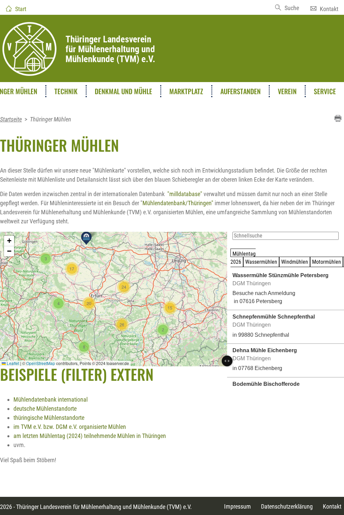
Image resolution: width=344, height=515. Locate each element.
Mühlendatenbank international (50, 399)
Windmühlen (294, 262)
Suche (292, 7)
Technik (66, 91)
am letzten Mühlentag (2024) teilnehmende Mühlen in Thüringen (89, 435)
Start (20, 8)
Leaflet (12, 363)
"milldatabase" (184, 193)
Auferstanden (240, 91)
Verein (287, 91)
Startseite (11, 119)
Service (325, 91)
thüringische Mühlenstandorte (48, 417)
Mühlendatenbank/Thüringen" (177, 203)
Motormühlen (326, 262)
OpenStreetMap (40, 363)
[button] (86, 238)
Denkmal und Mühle (123, 91)
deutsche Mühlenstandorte (45, 408)
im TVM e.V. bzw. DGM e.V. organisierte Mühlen (69, 426)
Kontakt (329, 8)
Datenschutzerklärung (287, 506)
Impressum (237, 506)
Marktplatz (186, 91)
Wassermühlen (261, 262)
